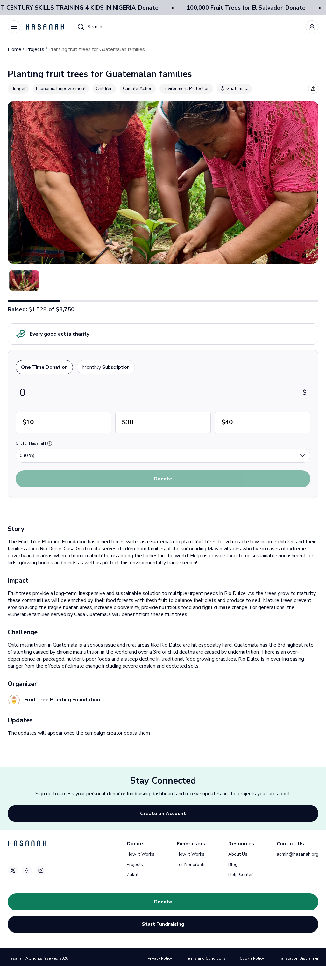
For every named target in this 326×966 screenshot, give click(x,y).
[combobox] (163, 456)
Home (14, 49)
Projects (34, 49)
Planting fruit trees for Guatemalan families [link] (96, 49)
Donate (148, 7)
